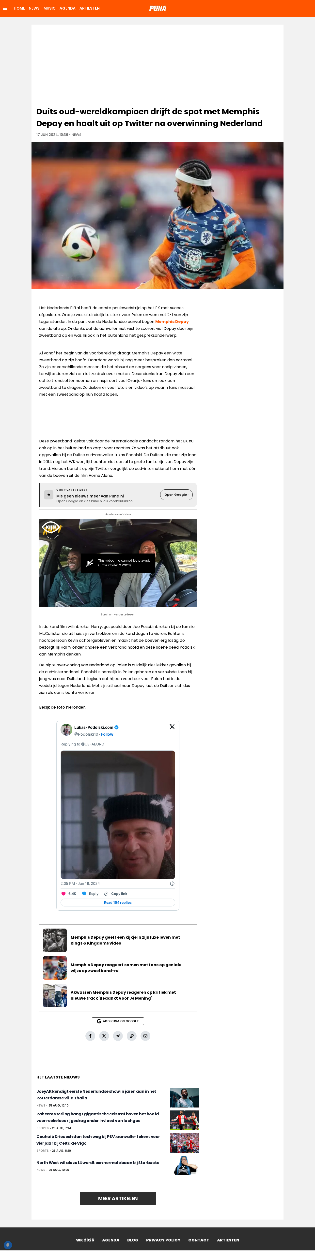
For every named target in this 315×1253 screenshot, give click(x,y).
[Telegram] (118, 1036)
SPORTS (42, 1128)
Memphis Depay (172, 321)
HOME (19, 8)
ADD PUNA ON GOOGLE (121, 1021)
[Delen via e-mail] (145, 1036)
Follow (107, 734)
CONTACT (198, 1240)
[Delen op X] (104, 1036)
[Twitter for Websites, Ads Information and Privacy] (172, 884)
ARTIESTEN (89, 8)
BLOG (132, 1240)
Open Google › (176, 494)
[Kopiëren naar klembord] (132, 1036)
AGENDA (68, 8)
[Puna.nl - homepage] (157, 8)
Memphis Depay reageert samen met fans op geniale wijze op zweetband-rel (126, 968)
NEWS (34, 8)
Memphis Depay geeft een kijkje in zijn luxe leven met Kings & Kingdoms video (125, 940)
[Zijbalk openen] (5, 8)
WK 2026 (85, 1240)
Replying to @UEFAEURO (82, 744)
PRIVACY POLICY (163, 1240)
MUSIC (50, 8)
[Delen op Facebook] (90, 1036)
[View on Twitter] (172, 731)
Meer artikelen (118, 1198)
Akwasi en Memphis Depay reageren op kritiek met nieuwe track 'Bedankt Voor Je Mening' (123, 995)
